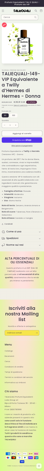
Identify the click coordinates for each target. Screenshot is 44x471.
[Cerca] (35, 17)
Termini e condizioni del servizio (19, 377)
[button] (3, 10)
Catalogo (9, 351)
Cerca (7, 361)
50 (5, 115)
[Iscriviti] (36, 333)
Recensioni (9, 356)
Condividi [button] (8, 224)
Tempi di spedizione (13, 372)
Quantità (5, 120)
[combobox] (19, 17)
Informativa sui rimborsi (15, 382)
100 (13, 115)
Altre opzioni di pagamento (22, 146)
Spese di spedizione (20, 105)
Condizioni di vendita (14, 367)
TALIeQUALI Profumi (17, 466)
